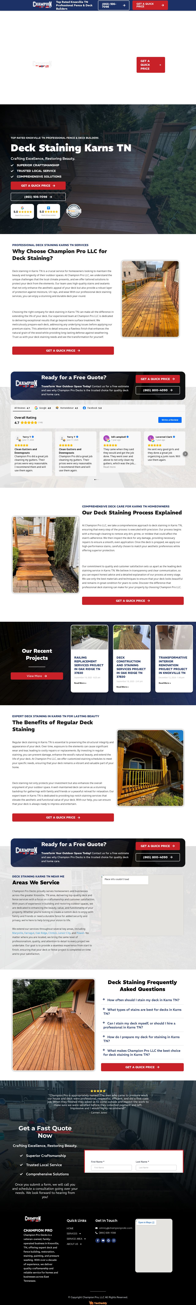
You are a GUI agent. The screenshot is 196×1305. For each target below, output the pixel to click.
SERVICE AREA (115, 61)
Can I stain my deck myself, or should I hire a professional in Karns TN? (139, 1025)
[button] (10, 453)
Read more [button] (109, 467)
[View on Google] (106, 438)
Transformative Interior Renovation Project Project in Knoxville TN (173, 665)
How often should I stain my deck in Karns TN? (143, 1000)
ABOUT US (120, 68)
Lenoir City (64, 933)
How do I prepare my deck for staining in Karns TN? (141, 1039)
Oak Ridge (41, 933)
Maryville (17, 933)
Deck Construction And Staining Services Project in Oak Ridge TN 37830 (131, 667)
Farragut (29, 933)
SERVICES (89, 61)
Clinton (52, 933)
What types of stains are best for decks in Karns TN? (142, 1012)
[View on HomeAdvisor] (18, 438)
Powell (80, 933)
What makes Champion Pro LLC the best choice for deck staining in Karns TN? (141, 1053)
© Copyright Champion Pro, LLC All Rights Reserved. (98, 1297)
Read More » (80, 683)
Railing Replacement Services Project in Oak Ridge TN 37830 (89, 665)
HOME (74, 61)
